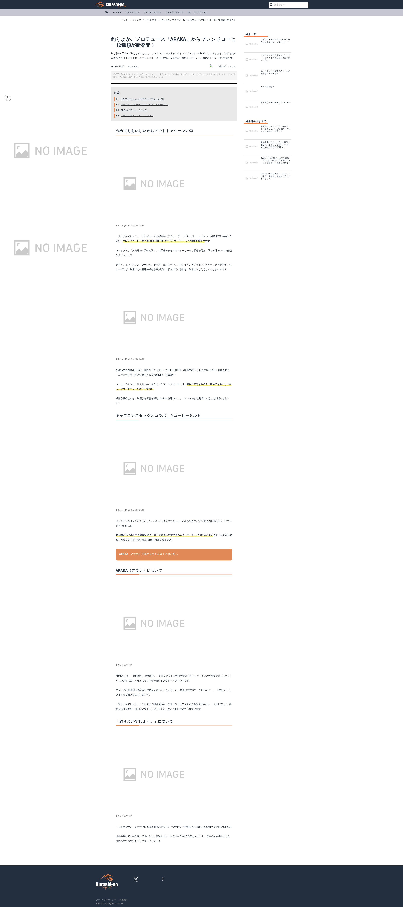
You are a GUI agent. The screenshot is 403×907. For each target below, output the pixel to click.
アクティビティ (132, 12)
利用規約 (123, 900)
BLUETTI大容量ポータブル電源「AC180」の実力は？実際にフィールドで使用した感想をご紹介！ (276, 160)
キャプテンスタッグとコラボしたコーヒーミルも (144, 104)
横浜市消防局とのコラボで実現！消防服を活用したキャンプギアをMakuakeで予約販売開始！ (275, 144)
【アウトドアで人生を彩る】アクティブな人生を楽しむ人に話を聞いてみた (275, 57)
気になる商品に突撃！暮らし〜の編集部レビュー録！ (275, 72)
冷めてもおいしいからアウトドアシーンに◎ (142, 99)
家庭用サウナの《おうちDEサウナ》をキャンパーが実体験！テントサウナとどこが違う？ (275, 128)
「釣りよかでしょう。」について (137, 115)
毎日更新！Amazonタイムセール (275, 102)
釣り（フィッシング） (198, 12)
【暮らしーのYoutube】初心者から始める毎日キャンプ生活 (275, 40)
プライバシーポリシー (106, 900)
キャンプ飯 (132, 66)
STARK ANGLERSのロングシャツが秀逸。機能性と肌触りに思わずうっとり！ (275, 176)
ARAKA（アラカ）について (134, 110)
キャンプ (117, 12)
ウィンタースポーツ (174, 12)
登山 (107, 12)
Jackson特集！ (268, 87)
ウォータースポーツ (152, 12)
